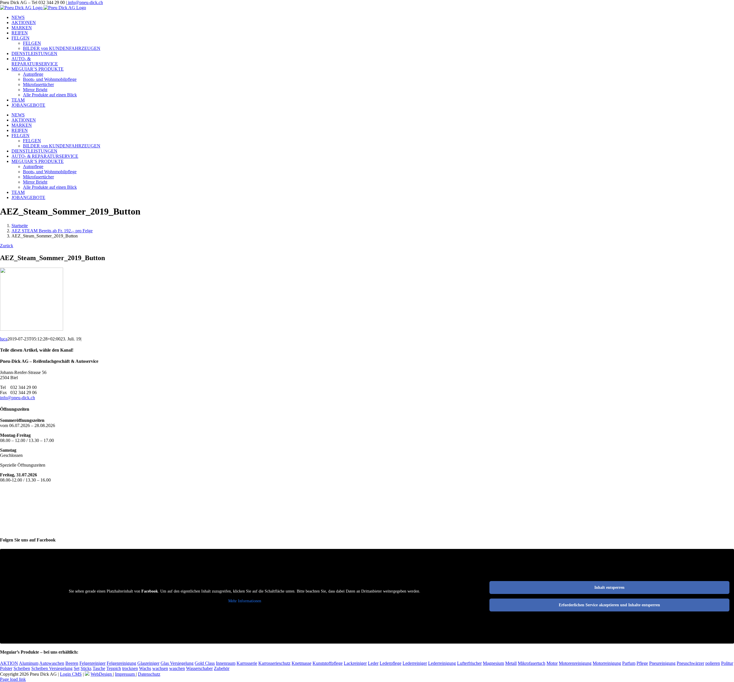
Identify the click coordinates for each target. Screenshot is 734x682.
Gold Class (205, 663)
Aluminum (28, 663)
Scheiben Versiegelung (52, 668)
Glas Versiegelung (177, 663)
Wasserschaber (199, 668)
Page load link (13, 679)
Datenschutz (149, 674)
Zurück (6, 245)
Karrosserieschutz (274, 663)
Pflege (642, 663)
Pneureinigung (662, 663)
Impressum (125, 674)
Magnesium (493, 663)
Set (76, 668)
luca (3, 338)
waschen (177, 668)
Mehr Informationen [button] (244, 601)
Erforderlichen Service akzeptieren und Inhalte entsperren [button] (609, 605)
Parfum (628, 663)
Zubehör (221, 668)
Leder (373, 663)
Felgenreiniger (92, 663)
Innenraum (225, 663)
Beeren (71, 663)
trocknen (130, 668)
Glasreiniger (148, 663)
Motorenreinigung (575, 663)
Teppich (113, 668)
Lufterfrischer (469, 663)
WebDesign (102, 674)
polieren (712, 663)
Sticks (86, 668)
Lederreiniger (415, 663)
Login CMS (71, 674)
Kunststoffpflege (328, 663)
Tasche (99, 668)
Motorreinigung (607, 663)
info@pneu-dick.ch (85, 2)
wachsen (160, 668)
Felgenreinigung (121, 663)
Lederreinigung (442, 663)
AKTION (9, 663)
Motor (552, 663)
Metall (511, 663)
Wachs (145, 668)
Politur (727, 663)
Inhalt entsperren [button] (609, 587)
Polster (6, 668)
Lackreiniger (355, 663)
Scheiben (21, 668)
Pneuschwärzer (690, 663)
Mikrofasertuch (531, 663)
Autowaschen (51, 663)
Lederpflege (390, 663)
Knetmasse (301, 663)
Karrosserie (247, 663)
